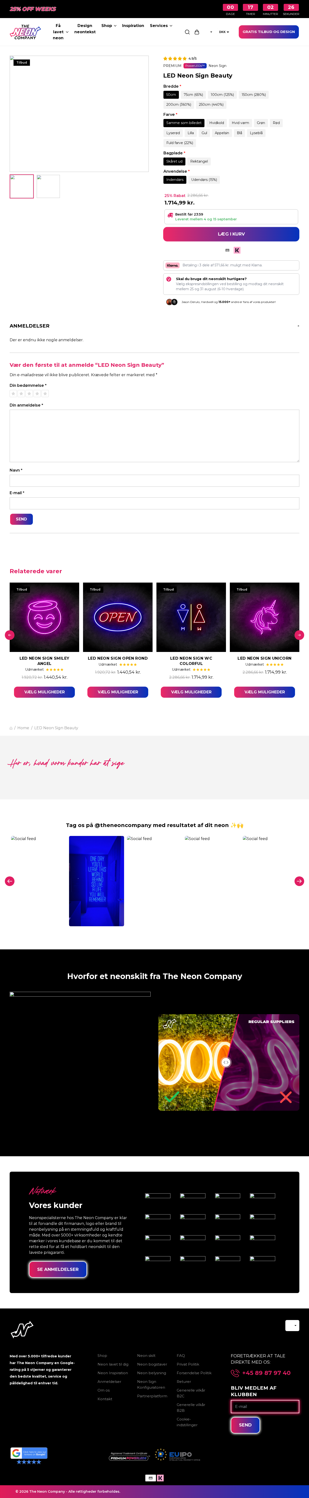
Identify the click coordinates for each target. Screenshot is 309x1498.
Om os (104, 1390)
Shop (106, 25)
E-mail (17, 493)
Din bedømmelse (28, 385)
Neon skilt (146, 1355)
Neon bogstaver (152, 1364)
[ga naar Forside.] (11, 728)
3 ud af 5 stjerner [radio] (29, 393)
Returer (184, 1381)
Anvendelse (176, 171)
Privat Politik (188, 1364)
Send (245, 1425)
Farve (170, 114)
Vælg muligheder (44, 692)
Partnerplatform (152, 1396)
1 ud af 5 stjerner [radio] (13, 393)
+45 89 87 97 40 (266, 1373)
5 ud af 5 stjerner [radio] (45, 393)
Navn (16, 470)
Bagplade (174, 153)
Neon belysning (151, 1373)
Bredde (172, 86)
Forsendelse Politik (194, 1373)
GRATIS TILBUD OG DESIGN (269, 31)
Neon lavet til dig (113, 1364)
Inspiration (133, 25)
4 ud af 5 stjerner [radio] (37, 393)
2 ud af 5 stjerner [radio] (21, 393)
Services (159, 25)
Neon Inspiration (113, 1373)
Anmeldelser (109, 1381)
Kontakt (105, 1399)
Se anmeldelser (58, 1269)
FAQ (181, 1355)
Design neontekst (85, 28)
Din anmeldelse (26, 405)
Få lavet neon (58, 31)
